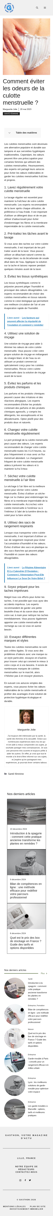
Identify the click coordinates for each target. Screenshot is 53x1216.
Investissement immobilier (26, 1209)
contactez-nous (26, 1172)
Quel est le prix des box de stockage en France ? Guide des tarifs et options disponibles (37, 1039)
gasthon (24, 1200)
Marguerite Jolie (10, 109)
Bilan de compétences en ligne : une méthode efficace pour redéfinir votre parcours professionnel (26, 890)
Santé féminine (11, 114)
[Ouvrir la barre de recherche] (37, 8)
